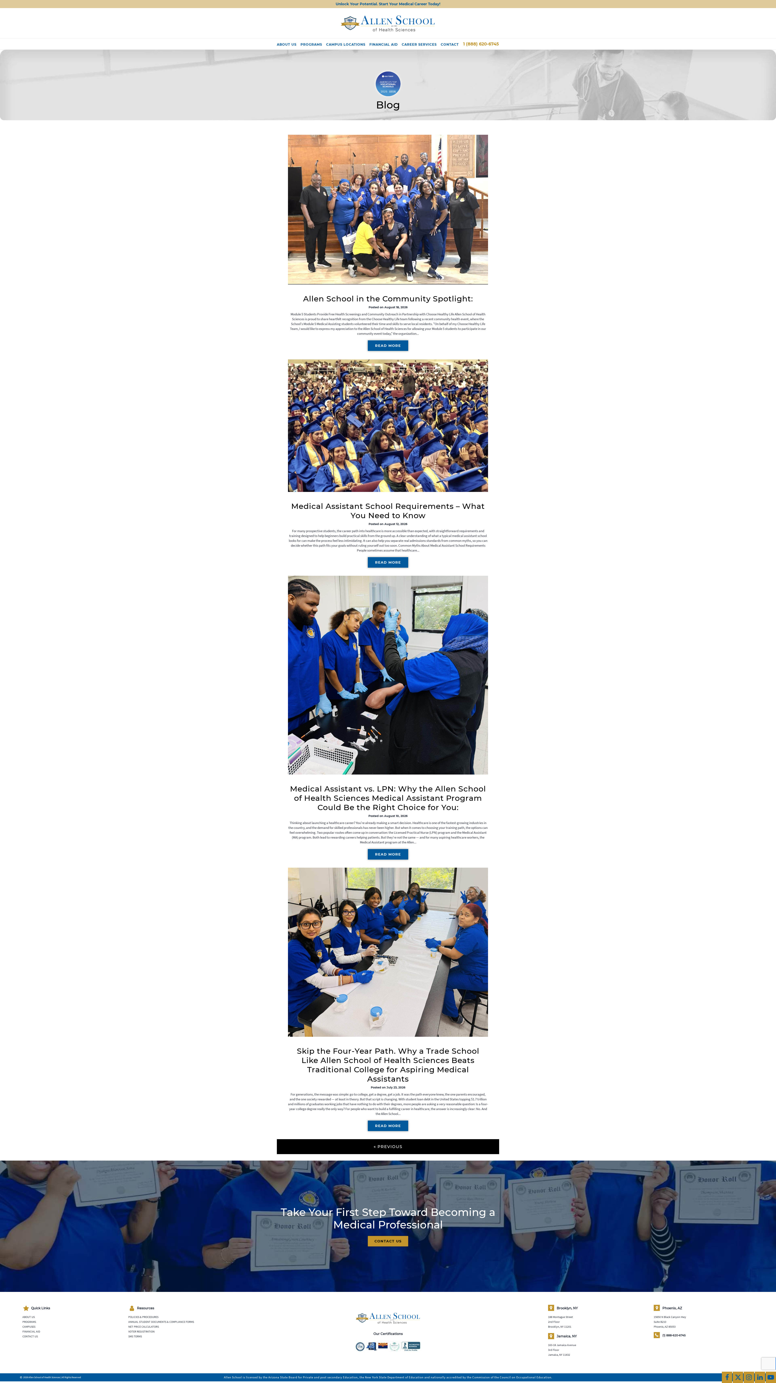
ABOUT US (286, 44)
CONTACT (450, 44)
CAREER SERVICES (419, 44)
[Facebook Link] (727, 1377)
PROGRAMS (311, 44)
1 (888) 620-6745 (481, 43)
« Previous (388, 1146)
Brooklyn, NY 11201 (559, 1326)
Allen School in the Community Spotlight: (388, 298)
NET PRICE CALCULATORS (143, 1326)
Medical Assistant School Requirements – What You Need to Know (388, 510)
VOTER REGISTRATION (141, 1331)
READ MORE (388, 346)
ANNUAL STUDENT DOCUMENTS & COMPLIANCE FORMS (161, 1322)
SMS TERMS (135, 1336)
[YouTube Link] (771, 1377)
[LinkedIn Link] (760, 1377)
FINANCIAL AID (383, 44)
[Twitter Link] (738, 1377)
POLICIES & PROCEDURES (143, 1317)
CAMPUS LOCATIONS (345, 44)
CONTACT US (388, 1241)
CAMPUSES (28, 1326)
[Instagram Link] (749, 1377)
